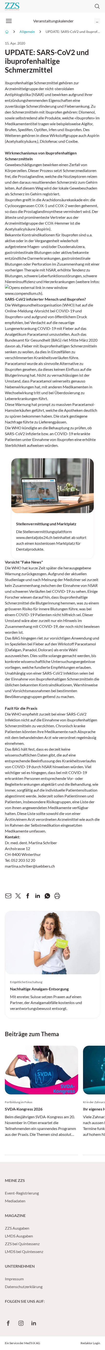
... (97, 21)
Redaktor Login (90, 1343)
